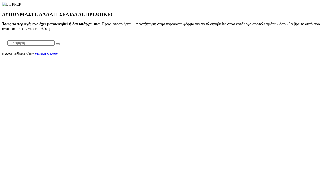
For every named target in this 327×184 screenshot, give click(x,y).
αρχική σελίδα (46, 53)
